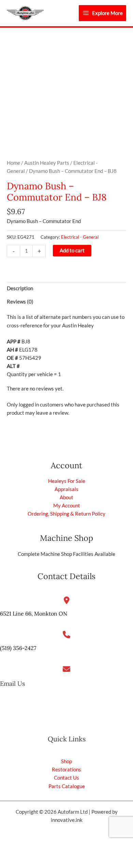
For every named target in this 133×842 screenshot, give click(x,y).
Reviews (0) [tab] (20, 302)
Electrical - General (80, 237)
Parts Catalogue (66, 786)
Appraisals (66, 489)
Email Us (12, 684)
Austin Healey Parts (46, 163)
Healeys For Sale (66, 481)
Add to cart (72, 250)
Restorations (66, 769)
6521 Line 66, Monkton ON (33, 613)
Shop (66, 761)
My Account (66, 505)
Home (13, 163)
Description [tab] (20, 288)
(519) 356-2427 (18, 648)
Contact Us (66, 778)
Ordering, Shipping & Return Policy (66, 514)
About (66, 497)
